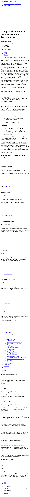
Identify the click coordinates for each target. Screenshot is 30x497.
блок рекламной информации (21, 136)
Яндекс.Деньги (12, 475)
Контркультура (11, 349)
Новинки (6, 366)
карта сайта (7, 486)
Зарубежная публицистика (14, 343)
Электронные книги (9, 363)
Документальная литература (14, 342)
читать (2, 101)
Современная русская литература (15, 359)
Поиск (5, 367)
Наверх (6, 493)
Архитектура (10, 340)
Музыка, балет (10, 353)
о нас (5, 482)
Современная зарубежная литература (16, 357)
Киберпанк (10, 346)
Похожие (6, 55)
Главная (6, 337)
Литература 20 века (12, 352)
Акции (5, 368)
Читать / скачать (8, 186)
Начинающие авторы (12, 354)
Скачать (6, 103)
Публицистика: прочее (13, 356)
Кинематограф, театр (12, 347)
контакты (6, 484)
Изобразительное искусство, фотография (17, 344)
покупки (6, 97)
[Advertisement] (11, 18)
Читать (5, 53)
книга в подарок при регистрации (12, 4)
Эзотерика (9, 360)
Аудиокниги (7, 364)
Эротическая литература (13, 361)
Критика (9, 350)
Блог (5, 370)
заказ (5, 483)
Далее (5, 52)
